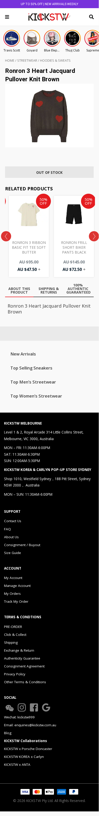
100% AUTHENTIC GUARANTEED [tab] (78, 289)
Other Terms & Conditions (25, 682)
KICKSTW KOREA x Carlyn (24, 756)
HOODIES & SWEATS (55, 60)
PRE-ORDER (13, 626)
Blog (7, 733)
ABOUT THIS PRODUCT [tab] (19, 290)
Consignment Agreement (24, 666)
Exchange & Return (19, 650)
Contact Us (12, 521)
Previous (6, 236)
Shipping (11, 642)
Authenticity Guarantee (22, 658)
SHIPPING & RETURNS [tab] (48, 290)
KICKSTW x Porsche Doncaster (28, 748)
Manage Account (17, 585)
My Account (13, 577)
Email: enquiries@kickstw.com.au (30, 725)
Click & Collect (15, 634)
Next (94, 236)
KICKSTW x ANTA (17, 764)
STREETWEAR (27, 60)
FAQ (7, 529)
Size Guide (12, 552)
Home (9, 60)
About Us (11, 537)
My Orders (12, 593)
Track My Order (16, 601)
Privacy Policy (14, 674)
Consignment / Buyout (22, 545)
